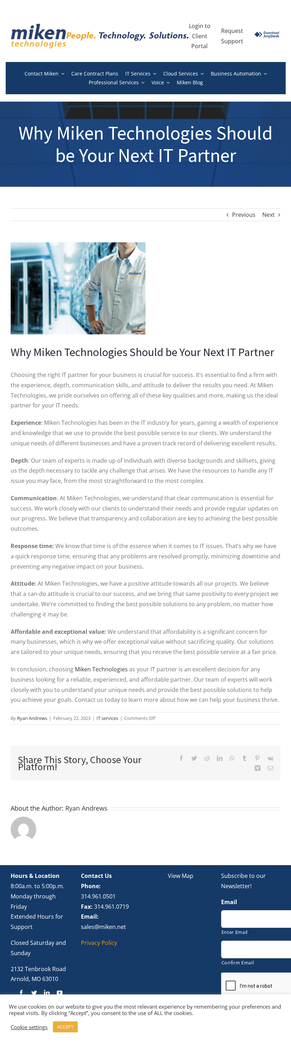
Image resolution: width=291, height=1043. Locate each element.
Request (232, 31)
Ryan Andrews (32, 718)
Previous (244, 215)
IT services (107, 718)
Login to (199, 26)
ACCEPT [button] (65, 1027)
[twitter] (34, 993)
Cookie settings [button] (29, 1027)
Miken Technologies (101, 669)
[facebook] (21, 993)
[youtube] (59, 993)
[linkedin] (47, 993)
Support (232, 41)
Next (268, 215)
